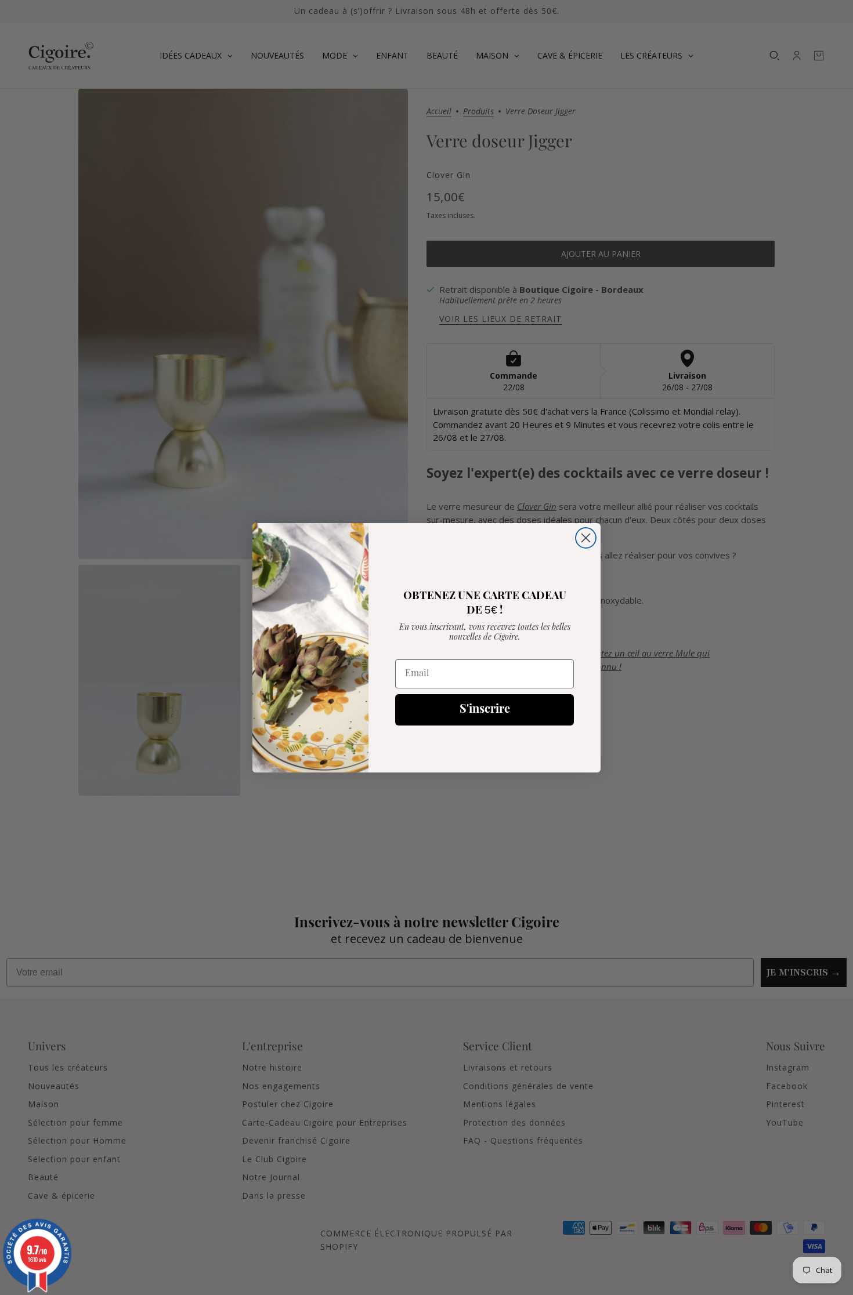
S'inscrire (485, 710)
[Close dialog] (586, 538)
